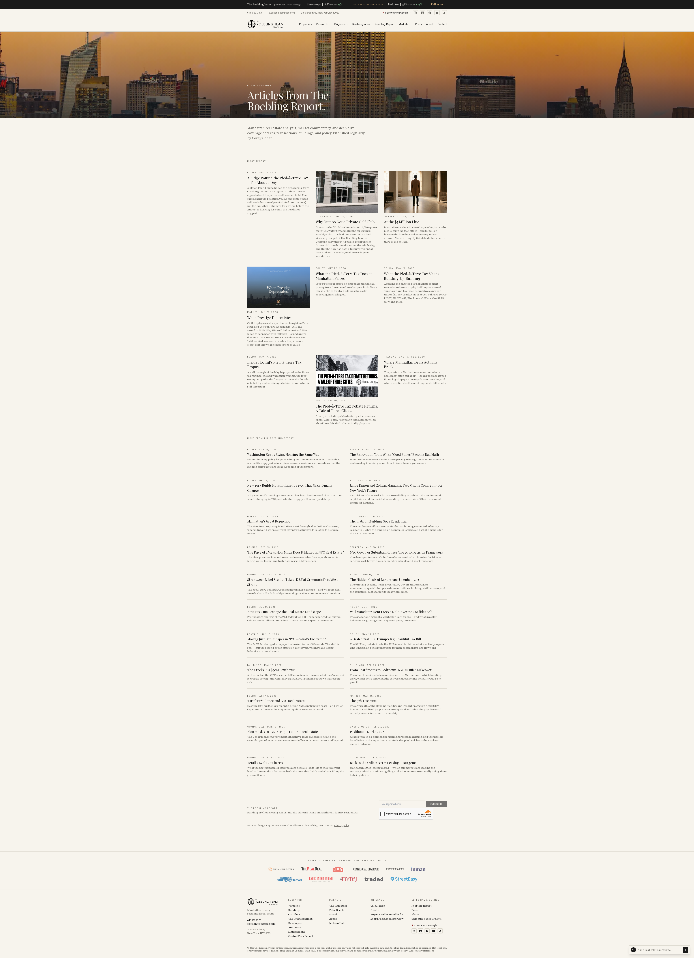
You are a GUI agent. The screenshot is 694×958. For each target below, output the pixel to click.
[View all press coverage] (347, 874)
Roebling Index (361, 24)
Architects (294, 927)
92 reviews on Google (424, 925)
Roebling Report (384, 24)
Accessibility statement (421, 950)
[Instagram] (415, 12)
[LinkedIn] (422, 12)
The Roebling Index (300, 918)
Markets (403, 24)
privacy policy (341, 825)
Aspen (333, 918)
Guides (374, 910)
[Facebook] (429, 12)
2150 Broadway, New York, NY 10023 (320, 12)
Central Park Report (300, 936)
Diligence (340, 24)
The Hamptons (338, 905)
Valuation (294, 905)
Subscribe (436, 804)
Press (418, 24)
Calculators (377, 905)
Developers (295, 923)
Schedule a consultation (427, 918)
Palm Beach (336, 910)
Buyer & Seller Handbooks (386, 914)
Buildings (294, 910)
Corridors (294, 914)
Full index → (439, 4)
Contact (442, 24)
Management (296, 931)
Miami (333, 914)
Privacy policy (400, 950)
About (429, 24)
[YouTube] (437, 12)
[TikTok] (444, 12)
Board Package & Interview (387, 918)
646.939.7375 (255, 12)
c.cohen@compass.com (282, 12)
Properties (305, 24)
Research (321, 24)
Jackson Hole (337, 923)
